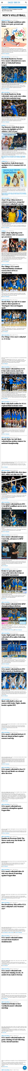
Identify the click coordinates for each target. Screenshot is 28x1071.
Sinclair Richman (6, 156)
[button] (26, 2)
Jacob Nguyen (11, 156)
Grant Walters (17, 156)
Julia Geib (4, 598)
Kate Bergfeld (22, 156)
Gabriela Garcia (4, 193)
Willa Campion (4, 157)
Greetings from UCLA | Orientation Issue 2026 (12, 9)
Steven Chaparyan (6, 53)
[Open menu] (2, 2)
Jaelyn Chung (5, 498)
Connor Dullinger (10, 157)
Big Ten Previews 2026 (7, 10)
